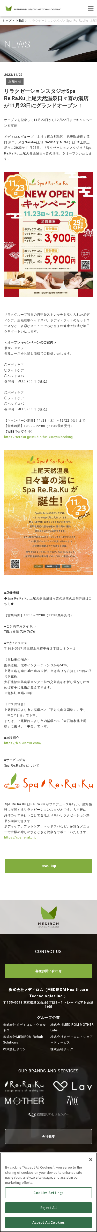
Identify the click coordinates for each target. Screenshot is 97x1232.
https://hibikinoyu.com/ (23, 743)
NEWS (20, 20)
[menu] (91, 8)
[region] (48, 1192)
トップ (6, 20)
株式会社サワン (14, 1049)
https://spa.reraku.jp (20, 837)
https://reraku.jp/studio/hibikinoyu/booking (38, 437)
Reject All (48, 1207)
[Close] (90, 1159)
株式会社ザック (61, 1049)
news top (48, 866)
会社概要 (48, 1136)
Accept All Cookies (48, 1222)
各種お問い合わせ (48, 971)
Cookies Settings (48, 1192)
